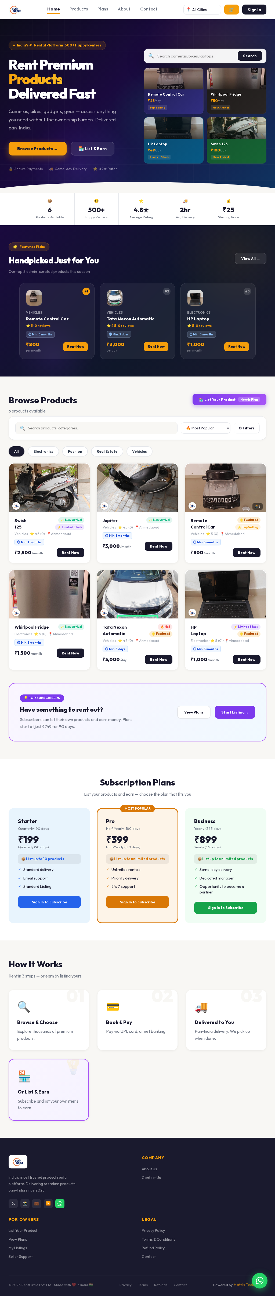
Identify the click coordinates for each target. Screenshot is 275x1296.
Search (250, 55)
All (16, 451)
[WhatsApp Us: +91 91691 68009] (259, 1280)
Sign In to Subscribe (49, 902)
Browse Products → (37, 148)
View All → (250, 258)
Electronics (43, 451)
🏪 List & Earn (93, 148)
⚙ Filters (246, 428)
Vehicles (139, 451)
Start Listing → (235, 712)
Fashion (75, 451)
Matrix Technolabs (250, 1285)
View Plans (194, 712)
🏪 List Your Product (228, 399)
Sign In (254, 9)
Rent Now (70, 552)
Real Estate (107, 451)
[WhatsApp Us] (59, 1203)
